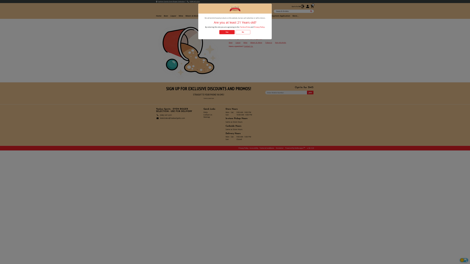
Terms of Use (245, 27)
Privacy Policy (259, 27)
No (243, 32)
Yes (227, 32)
